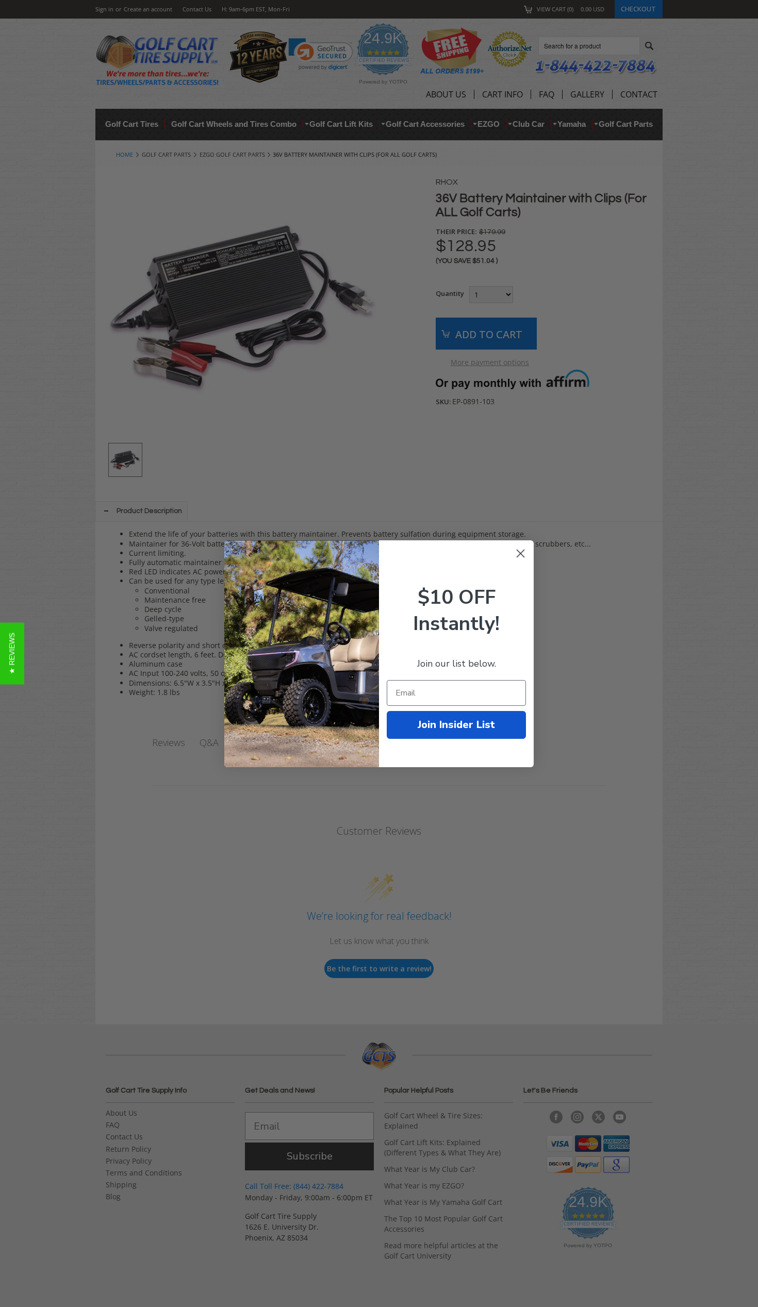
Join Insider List (456, 725)
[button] (12, 654)
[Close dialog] (521, 553)
